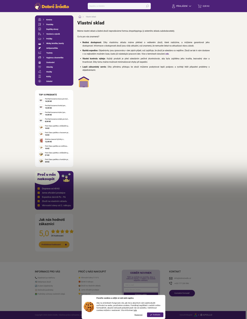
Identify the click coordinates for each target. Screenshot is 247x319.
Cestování (50, 62)
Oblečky (49, 67)
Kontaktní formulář (182, 293)
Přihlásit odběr (141, 294)
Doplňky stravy (52, 29)
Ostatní (49, 81)
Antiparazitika (52, 48)
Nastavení (138, 315)
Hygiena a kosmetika (54, 58)
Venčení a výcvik (53, 34)
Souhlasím (156, 315)
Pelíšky (49, 39)
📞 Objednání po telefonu (45, 278)
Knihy (48, 77)
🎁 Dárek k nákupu (85, 282)
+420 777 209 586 (181, 283)
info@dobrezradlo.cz (182, 278)
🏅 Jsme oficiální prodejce (88, 290)
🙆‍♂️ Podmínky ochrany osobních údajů (50, 294)
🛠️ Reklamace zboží (43, 282)
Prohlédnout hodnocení (51, 244)
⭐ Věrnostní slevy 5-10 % (88, 278)
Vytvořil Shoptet (186, 315)
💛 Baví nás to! (84, 294)
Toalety (49, 53)
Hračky (49, 72)
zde (135, 310)
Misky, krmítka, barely (55, 43)
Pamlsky (49, 24)
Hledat (147, 6)
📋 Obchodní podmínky (44, 290)
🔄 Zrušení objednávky (44, 286)
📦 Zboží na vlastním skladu (89, 286)
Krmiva (49, 20)
